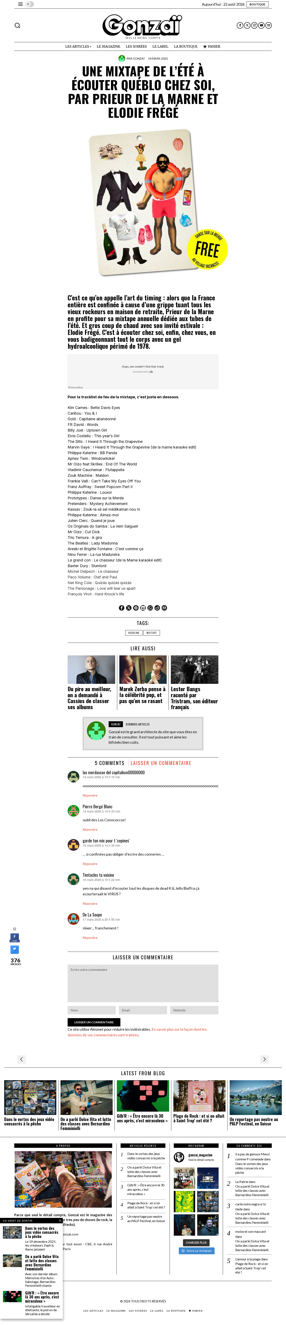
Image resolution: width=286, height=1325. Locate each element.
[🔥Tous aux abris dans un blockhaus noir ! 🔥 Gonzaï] (184, 1201)
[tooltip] (240, 25)
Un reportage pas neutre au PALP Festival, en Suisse (254, 1121)
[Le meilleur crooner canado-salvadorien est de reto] (184, 1225)
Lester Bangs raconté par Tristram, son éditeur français (194, 698)
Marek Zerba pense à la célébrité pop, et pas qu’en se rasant (142, 695)
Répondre (90, 795)
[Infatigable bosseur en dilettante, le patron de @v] (208, 1225)
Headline (133, 632)
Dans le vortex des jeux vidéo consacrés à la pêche (29, 1121)
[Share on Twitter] (14, 953)
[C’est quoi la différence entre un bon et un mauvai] (208, 1178)
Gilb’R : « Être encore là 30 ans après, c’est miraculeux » (142, 1118)
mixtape (152, 632)
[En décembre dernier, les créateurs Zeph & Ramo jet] (208, 1201)
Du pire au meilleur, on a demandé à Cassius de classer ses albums (89, 698)
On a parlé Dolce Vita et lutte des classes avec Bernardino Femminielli (86, 1124)
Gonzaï (139, 58)
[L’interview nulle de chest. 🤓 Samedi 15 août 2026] (184, 1178)
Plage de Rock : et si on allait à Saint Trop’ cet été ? (198, 1118)
